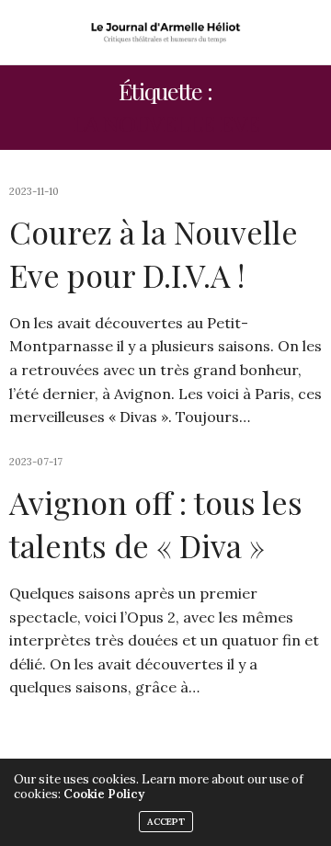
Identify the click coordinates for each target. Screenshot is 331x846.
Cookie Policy (103, 794)
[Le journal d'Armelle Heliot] (166, 32)
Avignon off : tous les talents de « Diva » (155, 524)
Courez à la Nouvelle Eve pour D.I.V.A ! (153, 254)
